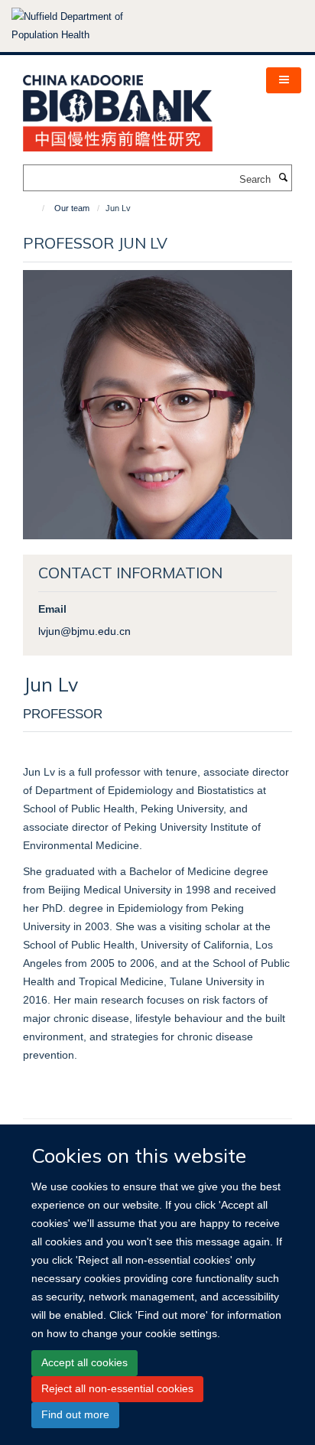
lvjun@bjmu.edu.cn (84, 631)
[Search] (282, 178)
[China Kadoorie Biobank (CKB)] (118, 108)
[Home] (36, 208)
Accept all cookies (84, 1362)
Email (52, 609)
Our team (71, 208)
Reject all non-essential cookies (117, 1388)
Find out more (75, 1414)
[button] (283, 80)
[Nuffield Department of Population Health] (87, 26)
